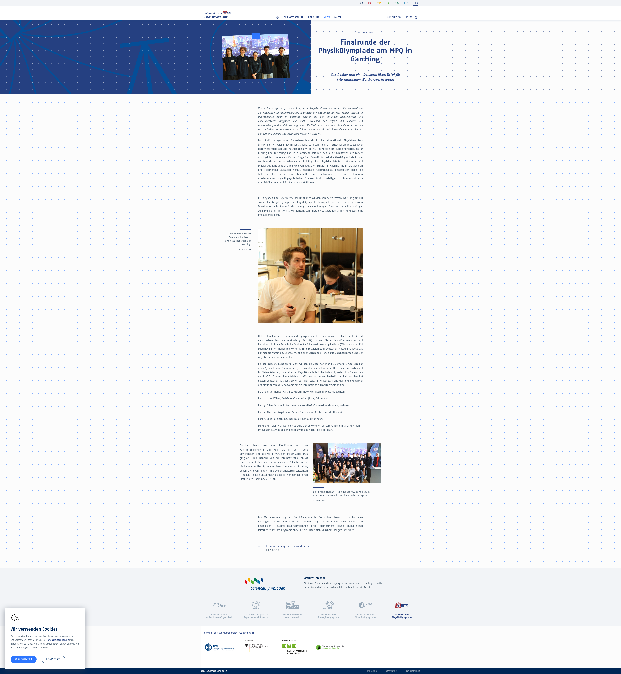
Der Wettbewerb (294, 17)
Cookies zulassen (23, 659)
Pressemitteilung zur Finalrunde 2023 (287, 546)
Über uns (313, 17)
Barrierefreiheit (412, 671)
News (327, 17)
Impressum (372, 671)
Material (339, 17)
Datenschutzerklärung (58, 640)
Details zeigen (53, 659)
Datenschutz (391, 671)
